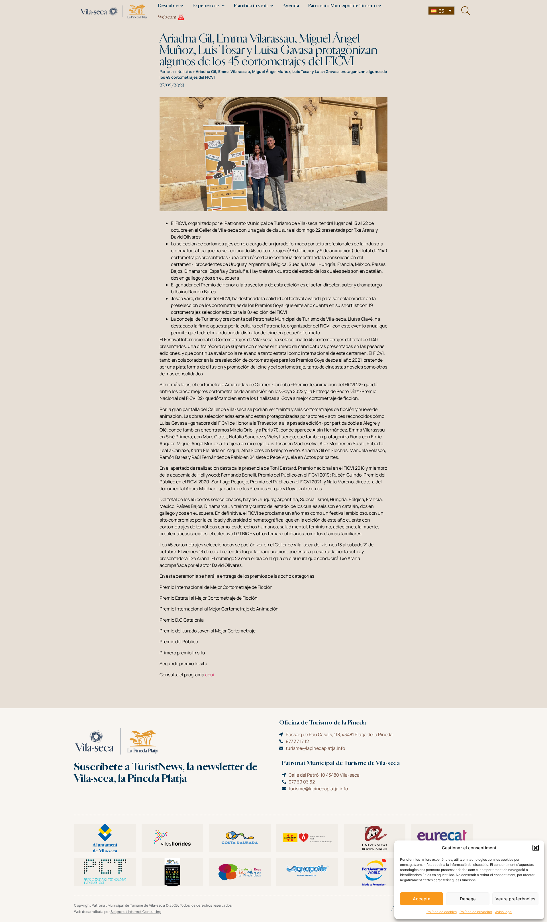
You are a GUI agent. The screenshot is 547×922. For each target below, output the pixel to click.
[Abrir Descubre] (181, 5)
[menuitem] (441, 10)
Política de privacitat (476, 912)
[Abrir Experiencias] (223, 5)
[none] (441, 10)
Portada (167, 71)
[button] (535, 848)
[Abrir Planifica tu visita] (272, 5)
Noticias (184, 71)
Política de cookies (441, 912)
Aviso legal (503, 912)
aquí (209, 674)
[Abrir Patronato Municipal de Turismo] (379, 5)
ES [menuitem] (441, 11)
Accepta (421, 898)
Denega (468, 898)
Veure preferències (515, 898)
